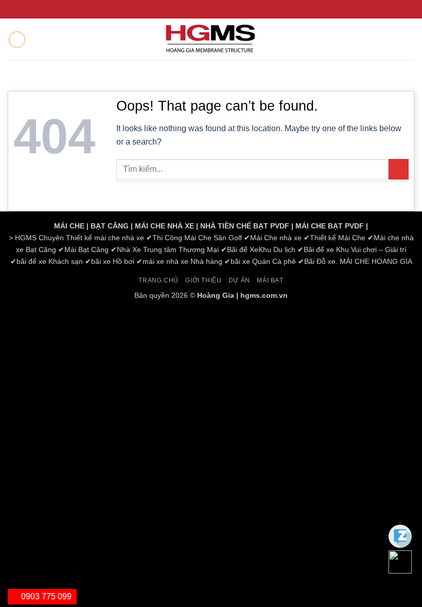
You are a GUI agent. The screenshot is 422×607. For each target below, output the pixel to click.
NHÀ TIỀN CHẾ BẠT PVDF (244, 226)
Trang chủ (158, 280)
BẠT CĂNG (110, 226)
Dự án (239, 280)
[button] (17, 39)
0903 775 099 (45, 596)
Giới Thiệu (203, 280)
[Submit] (399, 169)
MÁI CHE (69, 226)
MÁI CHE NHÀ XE (164, 226)
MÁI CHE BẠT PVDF (329, 226)
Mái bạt (270, 280)
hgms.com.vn (264, 295)
